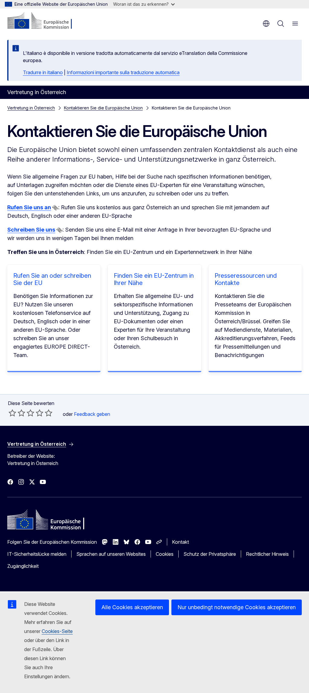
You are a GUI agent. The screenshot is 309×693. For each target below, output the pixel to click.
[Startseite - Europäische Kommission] (44, 21)
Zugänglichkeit (23, 566)
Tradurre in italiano (43, 72)
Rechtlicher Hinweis (267, 554)
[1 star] (12, 413)
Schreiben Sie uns (31, 229)
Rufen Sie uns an (29, 207)
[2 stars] (17, 413)
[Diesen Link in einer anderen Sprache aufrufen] (55, 208)
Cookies (165, 554)
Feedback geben (92, 414)
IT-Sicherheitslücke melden (36, 554)
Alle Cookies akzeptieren (132, 607)
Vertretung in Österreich (31, 107)
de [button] (266, 23)
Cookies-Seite (57, 631)
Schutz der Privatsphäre (209, 554)
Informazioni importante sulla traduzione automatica (123, 72)
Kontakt (180, 542)
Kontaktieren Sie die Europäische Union (103, 107)
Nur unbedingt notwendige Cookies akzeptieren (236, 607)
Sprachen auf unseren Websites (111, 554)
